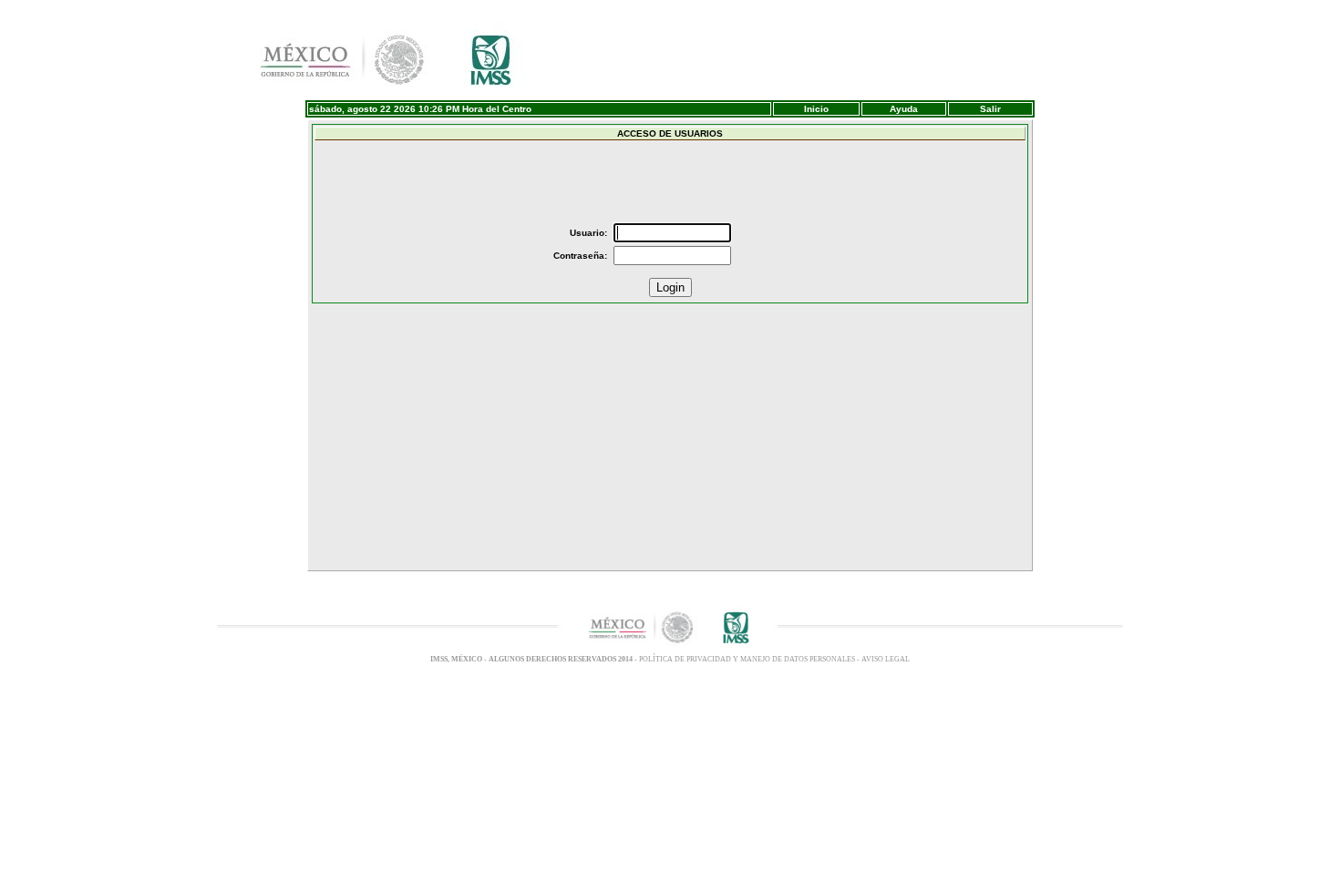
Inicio (816, 109)
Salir (990, 109)
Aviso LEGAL (885, 659)
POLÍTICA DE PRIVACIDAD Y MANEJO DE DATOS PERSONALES (748, 659)
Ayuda (904, 109)
